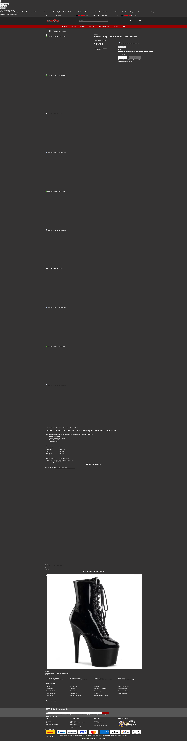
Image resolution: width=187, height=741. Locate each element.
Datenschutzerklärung (12, 14)
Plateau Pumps (73, 691)
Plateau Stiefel (73, 693)
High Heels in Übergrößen (100, 688)
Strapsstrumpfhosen (123, 693)
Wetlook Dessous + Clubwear (101, 695)
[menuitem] (64, 26)
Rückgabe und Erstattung (52, 724)
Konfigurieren (4, 6)
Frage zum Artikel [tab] (60, 427)
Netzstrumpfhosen (122, 688)
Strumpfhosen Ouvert (123, 691)
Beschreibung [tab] (50, 427)
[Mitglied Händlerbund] (131, 723)
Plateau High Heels (50, 691)
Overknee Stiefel (74, 686)
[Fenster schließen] (46, 35)
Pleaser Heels (49, 688)
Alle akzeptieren (4, 4)
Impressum (2, 14)
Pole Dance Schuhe (51, 693)
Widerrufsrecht (73, 724)
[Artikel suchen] (108, 21)
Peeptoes (72, 688)
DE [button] (130, 20)
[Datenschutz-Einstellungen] (0, 1)
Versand (105, 48)
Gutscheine (48, 721)
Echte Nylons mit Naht (123, 686)
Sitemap (72, 727)
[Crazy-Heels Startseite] (53, 20)
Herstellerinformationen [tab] (72, 427)
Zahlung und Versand (51, 722)
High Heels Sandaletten (75, 695)
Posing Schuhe (49, 695)
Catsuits (96, 693)
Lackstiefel (96, 686)
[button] (138, 20)
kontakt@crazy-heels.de (100, 722)
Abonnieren (105, 712)
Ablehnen (3, 8)
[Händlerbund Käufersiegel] (123, 723)
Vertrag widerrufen (49, 729)
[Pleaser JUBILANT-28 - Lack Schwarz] (129, 43)
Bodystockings (97, 691)
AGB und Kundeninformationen (77, 722)
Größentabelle (122, 46)
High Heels (48, 686)
